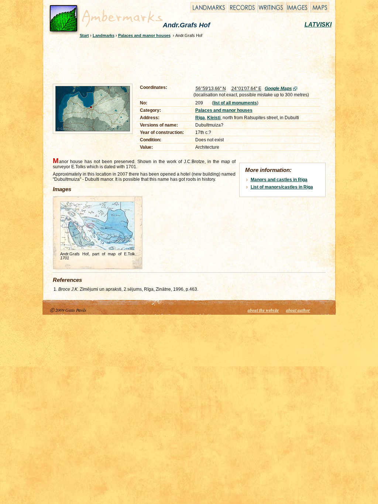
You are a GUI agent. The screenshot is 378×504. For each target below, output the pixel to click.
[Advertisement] (184, 59)
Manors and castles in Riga (279, 179)
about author (298, 310)
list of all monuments (235, 103)
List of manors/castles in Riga (282, 187)
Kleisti (213, 117)
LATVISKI (318, 24)
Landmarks (103, 35)
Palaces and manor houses (144, 35)
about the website (263, 310)
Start (84, 35)
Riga (200, 117)
